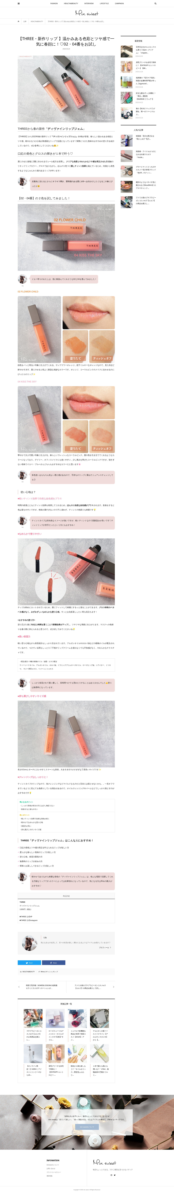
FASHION (54, 3)
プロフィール (104, 948)
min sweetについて (87, 1127)
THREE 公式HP (26, 917)
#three (43, 972)
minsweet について (53, 1165)
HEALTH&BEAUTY (71, 3)
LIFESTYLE (104, 3)
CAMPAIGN (119, 3)
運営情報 (49, 1176)
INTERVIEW (89, 3)
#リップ (55, 972)
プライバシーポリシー (54, 1172)
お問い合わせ (51, 1168)
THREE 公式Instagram (29, 920)
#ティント (49, 972)
